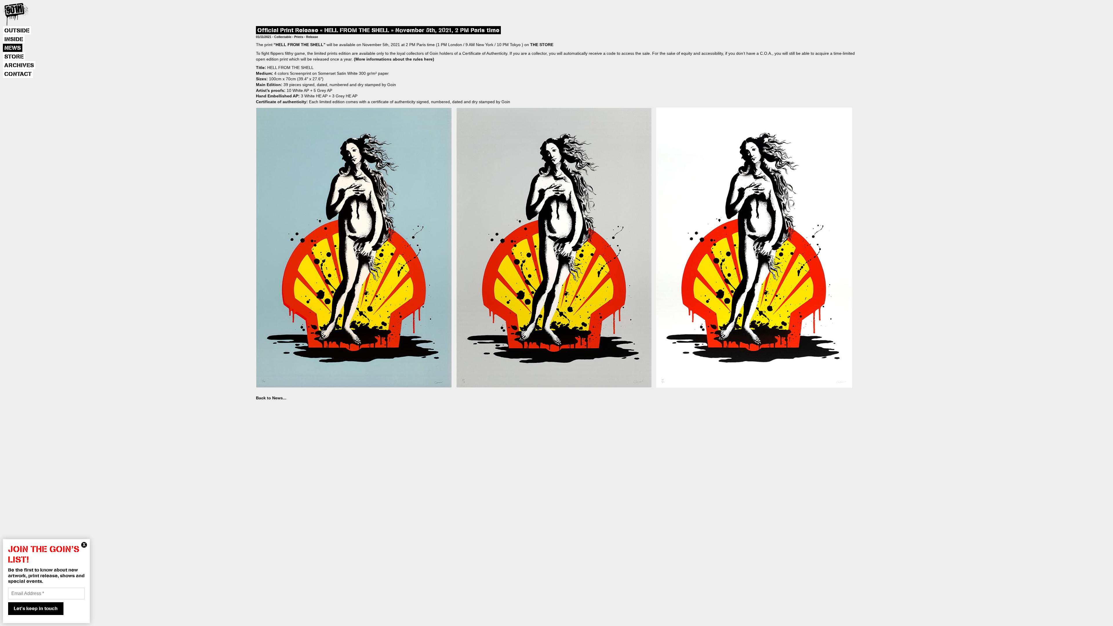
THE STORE (541, 44)
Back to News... (271, 398)
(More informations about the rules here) (394, 59)
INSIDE (13, 39)
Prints (298, 37)
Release (312, 37)
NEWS (12, 48)
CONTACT (18, 74)
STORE (14, 57)
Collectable (282, 37)
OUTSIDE (17, 31)
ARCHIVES (19, 65)
